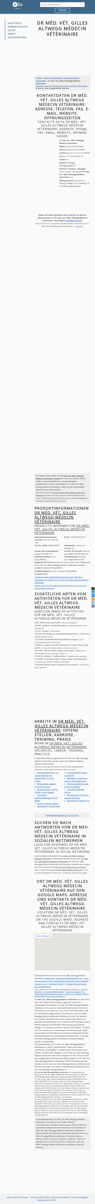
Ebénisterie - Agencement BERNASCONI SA (63, 978)
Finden (62, 10)
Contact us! (79, 226)
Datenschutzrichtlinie (60, 1197)
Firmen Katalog (17, 26)
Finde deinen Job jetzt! (62, 815)
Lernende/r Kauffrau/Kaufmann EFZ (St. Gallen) (46, 798)
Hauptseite (15, 23)
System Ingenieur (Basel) (48, 803)
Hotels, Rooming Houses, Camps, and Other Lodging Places (66, 86)
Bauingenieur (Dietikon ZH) (78, 800)
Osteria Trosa (41, 984)
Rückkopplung (17, 37)
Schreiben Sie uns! (74, 220)
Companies (40, 86)
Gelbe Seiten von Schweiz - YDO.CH (21, 1197)
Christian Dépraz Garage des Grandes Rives (50, 996)
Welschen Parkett (56, 984)
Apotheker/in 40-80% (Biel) (48, 806)
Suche (11, 30)
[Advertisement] (18, 55)
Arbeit (12, 33)
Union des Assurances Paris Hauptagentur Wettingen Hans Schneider (60, 993)
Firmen (39, 78)
